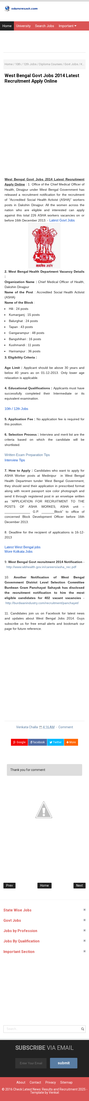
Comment (65, 727)
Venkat (54, 1092)
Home (7, 26)
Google (21, 742)
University (23, 26)
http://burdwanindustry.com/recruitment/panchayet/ (42, 603)
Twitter (57, 742)
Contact (35, 1082)
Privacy (50, 1082)
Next (79, 885)
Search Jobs (44, 26)
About (20, 1082)
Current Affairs (59, 35)
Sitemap (66, 1082)
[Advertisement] (44, 132)
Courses (8, 44)
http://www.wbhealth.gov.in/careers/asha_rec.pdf (41, 567)
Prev (9, 885)
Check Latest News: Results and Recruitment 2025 (49, 1089)
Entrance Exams (30, 35)
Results (8, 35)
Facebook (38, 742)
